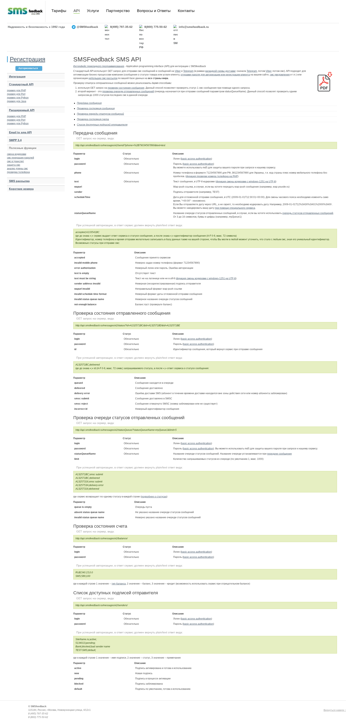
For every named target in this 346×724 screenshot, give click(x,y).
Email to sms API (20, 132)
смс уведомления (280, 74)
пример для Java (16, 101)
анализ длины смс (17, 168)
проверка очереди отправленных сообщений (128, 91)
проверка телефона (18, 172)
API (76, 11)
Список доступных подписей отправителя (102, 124)
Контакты (186, 11)
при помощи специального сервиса (235, 208)
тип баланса (119, 583)
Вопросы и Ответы (154, 11)
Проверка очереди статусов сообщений (100, 113)
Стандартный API (21, 84)
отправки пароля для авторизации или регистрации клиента (215, 74)
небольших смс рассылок (103, 78)
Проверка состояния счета (93, 119)
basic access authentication (196, 158)
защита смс (13, 165)
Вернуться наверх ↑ (335, 710)
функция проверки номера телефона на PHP (212, 176)
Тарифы (58, 11)
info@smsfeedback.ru (194, 26)
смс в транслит (15, 161)
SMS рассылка (19, 181)
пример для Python (18, 97)
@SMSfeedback (87, 26)
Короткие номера (21, 188)
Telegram (188, 71)
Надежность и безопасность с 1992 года (36, 26)
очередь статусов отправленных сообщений (307, 213)
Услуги (93, 11)
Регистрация (27, 59)
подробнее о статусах (154, 496)
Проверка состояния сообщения (96, 108)
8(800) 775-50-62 (155, 26)
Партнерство (118, 11)
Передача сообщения (89, 103)
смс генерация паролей (20, 157)
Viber (178, 71)
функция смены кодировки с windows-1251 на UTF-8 (246, 181)
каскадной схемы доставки (220, 71)
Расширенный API (21, 110)
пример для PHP (16, 90)
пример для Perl (16, 94)
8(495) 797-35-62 (121, 26)
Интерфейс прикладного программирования (98, 66)
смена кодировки (16, 154)
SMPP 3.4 (15, 140)
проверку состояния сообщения (126, 87)
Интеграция (17, 76)
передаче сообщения (279, 453)
